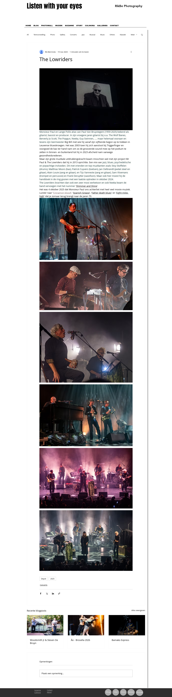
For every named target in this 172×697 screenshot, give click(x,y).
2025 (52, 579)
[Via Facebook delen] (40, 593)
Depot (43, 579)
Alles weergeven (138, 610)
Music (102, 35)
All (28, 35)
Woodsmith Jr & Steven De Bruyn (44, 642)
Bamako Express (120, 640)
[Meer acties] (131, 51)
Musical (92, 35)
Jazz (83, 35)
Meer (133, 35)
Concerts (73, 35)
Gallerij (62, 35)
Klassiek (123, 35)
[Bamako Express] (127, 625)
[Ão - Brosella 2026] (86, 625)
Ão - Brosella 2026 (80, 640)
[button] (142, 35)
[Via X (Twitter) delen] (47, 593)
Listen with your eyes (54, 6)
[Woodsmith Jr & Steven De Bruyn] (45, 625)
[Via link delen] (59, 593)
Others (112, 35)
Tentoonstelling (39, 35)
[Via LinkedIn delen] (53, 593)
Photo (52, 35)
